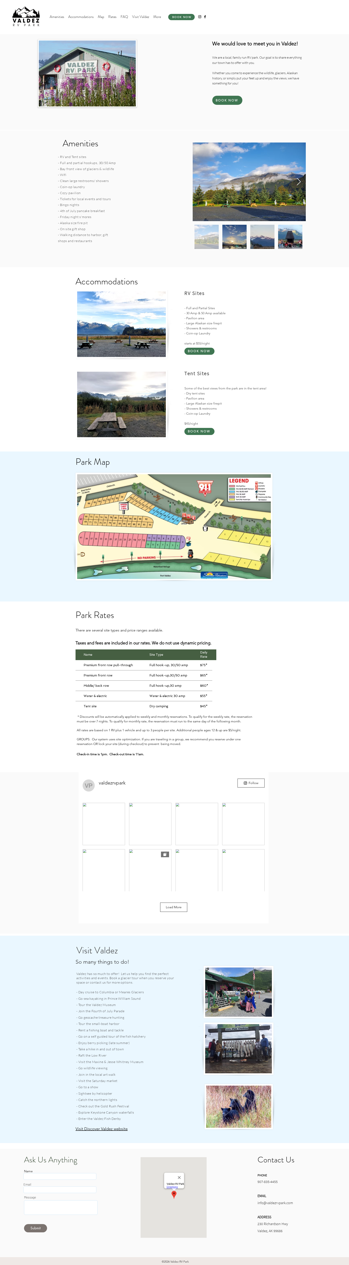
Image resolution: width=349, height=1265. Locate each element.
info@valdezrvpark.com (275, 1203)
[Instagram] (200, 17)
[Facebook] (205, 17)
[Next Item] (298, 182)
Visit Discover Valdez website (102, 1128)
